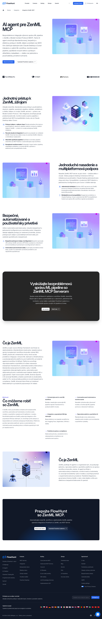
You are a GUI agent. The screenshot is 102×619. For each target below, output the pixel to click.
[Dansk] (47, 607)
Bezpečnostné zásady (87, 573)
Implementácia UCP (45, 583)
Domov (9, 10)
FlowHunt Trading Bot (8, 574)
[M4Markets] (64, 77)
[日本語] (67, 607)
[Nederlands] (73, 607)
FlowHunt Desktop (24, 580)
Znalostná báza (65, 560)
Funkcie (35, 3)
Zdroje (49, 3)
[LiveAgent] (36, 77)
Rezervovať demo (8, 62)
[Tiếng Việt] (96, 607)
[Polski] (78, 607)
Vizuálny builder (24, 576)
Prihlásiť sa (95, 597)
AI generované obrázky (9, 577)
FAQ (62, 570)
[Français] (61, 607)
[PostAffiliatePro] (9, 77)
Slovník (63, 567)
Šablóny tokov (23, 570)
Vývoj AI (42, 567)
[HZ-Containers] (93, 77)
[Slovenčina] (87, 607)
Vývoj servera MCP (45, 560)
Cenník (57, 3)
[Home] (3, 10)
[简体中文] (98, 607)
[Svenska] (90, 607)
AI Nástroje (5, 564)
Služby (42, 3)
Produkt (27, 3)
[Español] (55, 607)
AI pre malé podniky (45, 573)
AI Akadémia (64, 573)
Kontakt (83, 563)
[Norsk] (75, 607)
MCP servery (23, 560)
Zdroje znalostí (23, 573)
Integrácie (16, 10)
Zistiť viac (54, 309)
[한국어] (70, 607)
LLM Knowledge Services (47, 580)
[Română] (84, 607)
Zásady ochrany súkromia (88, 570)
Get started (46, 309)
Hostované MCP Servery (46, 563)
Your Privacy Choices (90, 586)
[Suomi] (58, 607)
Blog (62, 563)
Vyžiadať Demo (78, 3)
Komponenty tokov (25, 567)
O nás (82, 560)
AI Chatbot (5, 571)
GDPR (82, 580)
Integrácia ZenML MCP (28, 10)
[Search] (70, 3)
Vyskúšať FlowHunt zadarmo (25, 62)
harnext (5, 581)
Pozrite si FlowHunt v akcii (9, 561)
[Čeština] (44, 607)
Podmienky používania (87, 567)
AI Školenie (43, 570)
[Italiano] (64, 607)
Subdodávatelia (85, 576)
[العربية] (41, 607)
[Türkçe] (93, 607)
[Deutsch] (50, 607)
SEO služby (43, 576)
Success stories (65, 576)
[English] (53, 607)
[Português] (81, 607)
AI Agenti (5, 568)
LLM (4, 374)
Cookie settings (85, 583)
